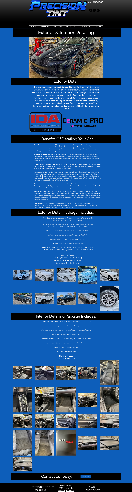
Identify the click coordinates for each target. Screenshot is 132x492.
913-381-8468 (40, 490)
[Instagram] (94, 10)
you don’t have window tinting (59, 192)
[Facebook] (90, 10)
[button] (45, 27)
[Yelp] (98, 10)
